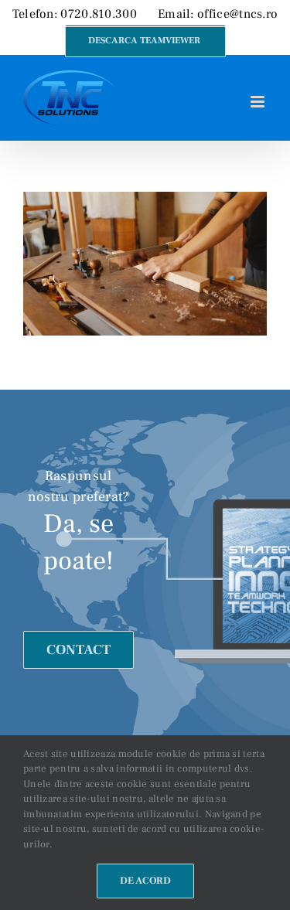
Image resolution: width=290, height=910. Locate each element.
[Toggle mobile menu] (259, 102)
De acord (145, 880)
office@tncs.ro (237, 14)
